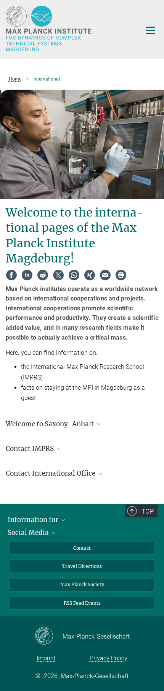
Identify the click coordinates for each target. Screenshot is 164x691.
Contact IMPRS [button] (30, 448)
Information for (34, 519)
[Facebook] (11, 275)
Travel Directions (82, 566)
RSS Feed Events (82, 603)
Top (147, 511)
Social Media (29, 532)
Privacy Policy (108, 658)
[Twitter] (58, 275)
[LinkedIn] (27, 275)
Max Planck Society (82, 584)
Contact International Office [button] (51, 473)
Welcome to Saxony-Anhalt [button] (50, 424)
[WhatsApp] (74, 275)
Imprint (46, 658)
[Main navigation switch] (150, 30)
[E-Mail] (105, 275)
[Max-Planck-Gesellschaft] (49, 636)
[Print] (121, 275)
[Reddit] (42, 275)
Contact (82, 548)
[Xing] (89, 275)
